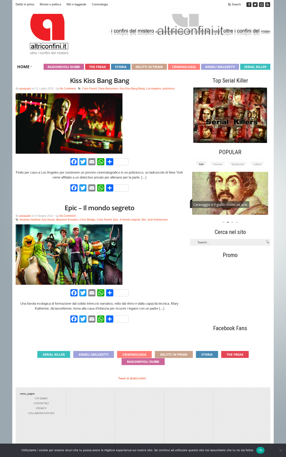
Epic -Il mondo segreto (126, 219)
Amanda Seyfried (29, 219)
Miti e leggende (76, 4)
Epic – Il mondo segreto (99, 207)
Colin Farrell (89, 88)
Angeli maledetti (220, 67)
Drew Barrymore (108, 88)
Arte (201, 164)
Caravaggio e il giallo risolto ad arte (220, 204)
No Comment (68, 88)
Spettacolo (237, 164)
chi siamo (41, 398)
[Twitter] (255, 4)
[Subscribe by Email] (262, 4)
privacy (41, 408)
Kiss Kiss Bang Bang (99, 80)
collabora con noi (41, 413)
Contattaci (41, 403)
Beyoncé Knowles (67, 219)
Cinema (217, 164)
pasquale (25, 88)
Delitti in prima (25, 4)
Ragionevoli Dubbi (64, 67)
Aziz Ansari (48, 219)
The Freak (97, 67)
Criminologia (100, 4)
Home (23, 66)
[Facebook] (249, 4)
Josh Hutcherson (157, 219)
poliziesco (168, 88)
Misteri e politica (50, 4)
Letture (257, 164)
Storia (120, 67)
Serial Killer (255, 67)
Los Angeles (153, 88)
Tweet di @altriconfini (132, 378)
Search (236, 4)
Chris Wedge (87, 219)
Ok (261, 450)
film (144, 219)
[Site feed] (267, 4)
